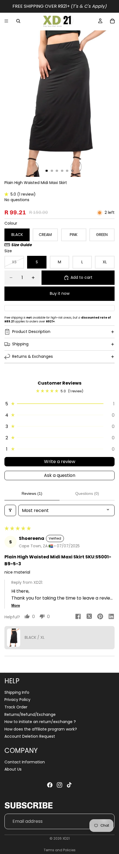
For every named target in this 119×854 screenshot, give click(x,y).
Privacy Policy (17, 699)
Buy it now (59, 293)
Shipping (20, 344)
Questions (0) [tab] (87, 493)
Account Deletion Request (29, 736)
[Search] (18, 21)
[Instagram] (59, 785)
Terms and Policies (60, 850)
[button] (7, 194)
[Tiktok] (69, 785)
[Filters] (10, 510)
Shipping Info (16, 692)
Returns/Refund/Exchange (30, 714)
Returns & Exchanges (32, 356)
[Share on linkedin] (111, 617)
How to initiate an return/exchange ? (40, 721)
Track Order (15, 707)
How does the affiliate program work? (40, 729)
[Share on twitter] (89, 617)
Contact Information (24, 761)
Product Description (31, 331)
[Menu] (6, 21)
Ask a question (59, 475)
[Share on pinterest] (100, 617)
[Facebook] (49, 785)
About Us (13, 769)
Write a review (59, 461)
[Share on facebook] (78, 617)
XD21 (66, 838)
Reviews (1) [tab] (32, 493)
